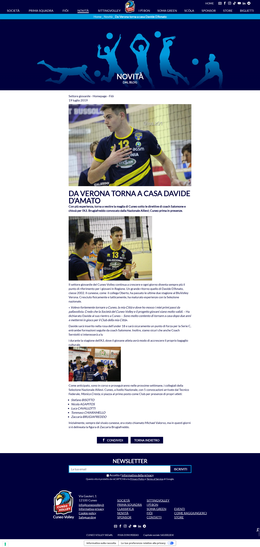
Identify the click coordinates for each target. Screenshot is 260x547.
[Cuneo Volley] (130, 7)
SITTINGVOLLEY (109, 10)
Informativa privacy (91, 509)
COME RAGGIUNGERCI (190, 513)
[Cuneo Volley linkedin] (244, 3)
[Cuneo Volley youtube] (239, 3)
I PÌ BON (144, 10)
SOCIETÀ (13, 10)
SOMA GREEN (167, 10)
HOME (209, 3)
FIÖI (65, 10)
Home (97, 16)
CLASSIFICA (125, 509)
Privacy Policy (137, 478)
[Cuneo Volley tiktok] (234, 3)
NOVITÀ (83, 10)
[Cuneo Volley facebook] (224, 3)
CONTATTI (154, 517)
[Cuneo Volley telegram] (248, 3)
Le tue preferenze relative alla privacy (143, 543)
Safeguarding (87, 517)
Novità (108, 16)
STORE (228, 10)
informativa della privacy (138, 475)
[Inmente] (257, 532)
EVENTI (179, 509)
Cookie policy (87, 513)
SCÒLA (189, 10)
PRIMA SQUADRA (41, 10)
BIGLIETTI (247, 10)
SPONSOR (209, 10)
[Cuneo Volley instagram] (229, 3)
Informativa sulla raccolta (101, 543)
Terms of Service (155, 478)
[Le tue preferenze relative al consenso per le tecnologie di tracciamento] (5, 544)
